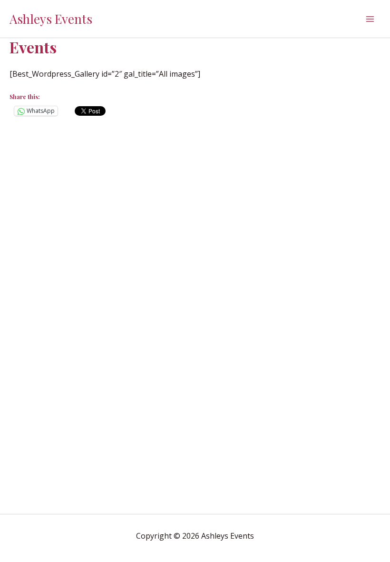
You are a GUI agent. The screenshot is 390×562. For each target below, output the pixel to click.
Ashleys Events (51, 18)
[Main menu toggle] (370, 19)
